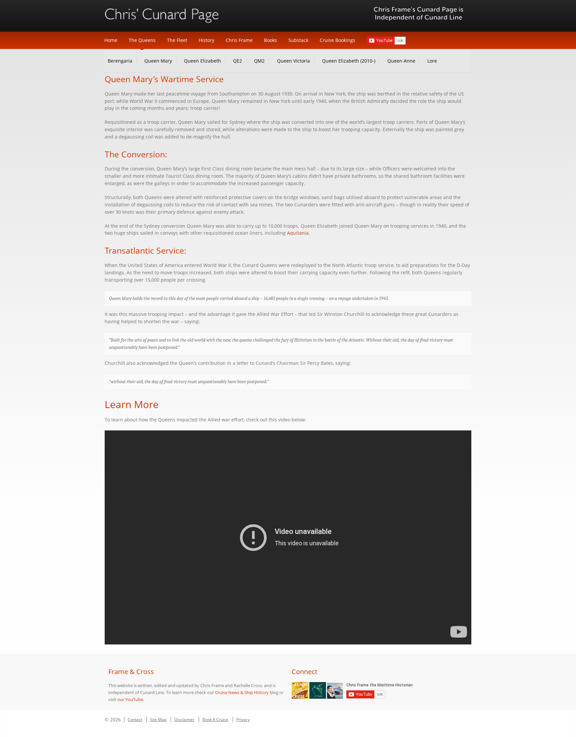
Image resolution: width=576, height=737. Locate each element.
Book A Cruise (215, 719)
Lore (432, 61)
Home (110, 40)
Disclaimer (184, 719)
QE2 (237, 61)
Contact (135, 719)
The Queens (142, 40)
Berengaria (120, 61)
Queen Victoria (293, 61)
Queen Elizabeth (202, 61)
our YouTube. (130, 699)
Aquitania (298, 233)
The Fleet (177, 40)
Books (270, 40)
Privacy (243, 719)
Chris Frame (239, 40)
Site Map (158, 719)
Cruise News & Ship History (242, 692)
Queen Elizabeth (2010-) (348, 61)
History (206, 40)
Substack (298, 40)
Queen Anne (401, 61)
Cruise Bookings (337, 40)
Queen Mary (158, 61)
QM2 (259, 61)
